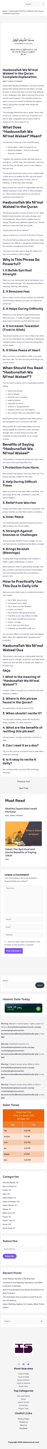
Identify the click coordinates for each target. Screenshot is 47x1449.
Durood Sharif (8, 1186)
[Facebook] (23, 1364)
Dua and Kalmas (23, 1396)
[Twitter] (28, 1364)
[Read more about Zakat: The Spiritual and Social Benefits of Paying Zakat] (23, 834)
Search (5, 981)
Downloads (23, 1405)
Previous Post (23, 781)
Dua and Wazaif (9, 1182)
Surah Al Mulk (23, 1374)
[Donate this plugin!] (38, 1008)
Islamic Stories (8, 1205)
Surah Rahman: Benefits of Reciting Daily (19, 1279)
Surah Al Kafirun (23, 1380)
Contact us (23, 1422)
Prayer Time (7, 1220)
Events (5, 1190)
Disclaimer (24, 1428)
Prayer (5, 1217)
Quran (5, 1224)
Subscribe (9, 1256)
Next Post (23, 788)
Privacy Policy (23, 1419)
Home (4, 11)
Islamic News (8, 1198)
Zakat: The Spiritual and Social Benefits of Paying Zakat (20, 852)
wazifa (11, 430)
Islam (5, 81)
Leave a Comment (15, 81)
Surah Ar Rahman (23, 1383)
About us (23, 1425)
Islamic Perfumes (16, 815)
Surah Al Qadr (23, 1377)
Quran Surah (8, 1228)
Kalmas (5, 1209)
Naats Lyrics (7, 1213)
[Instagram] (19, 1364)
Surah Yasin (23, 1386)
